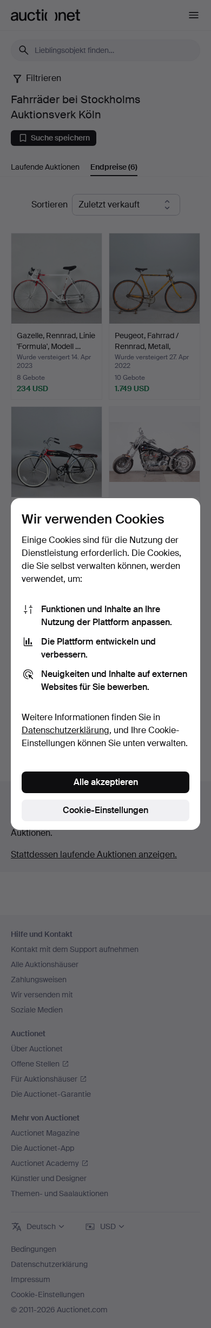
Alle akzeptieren (106, 782)
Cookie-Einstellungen (105, 810)
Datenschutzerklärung (65, 730)
